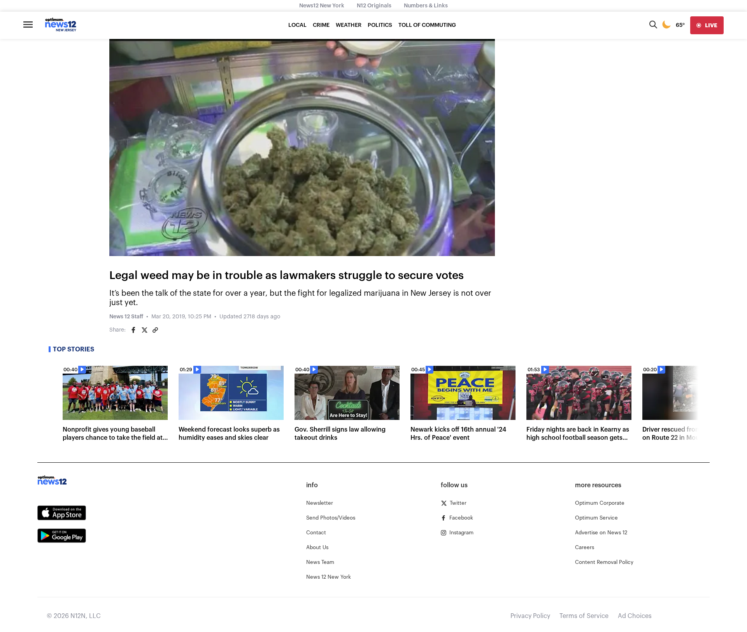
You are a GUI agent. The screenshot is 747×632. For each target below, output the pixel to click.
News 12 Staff (126, 317)
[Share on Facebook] (133, 330)
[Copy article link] (155, 330)
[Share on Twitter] (144, 330)
